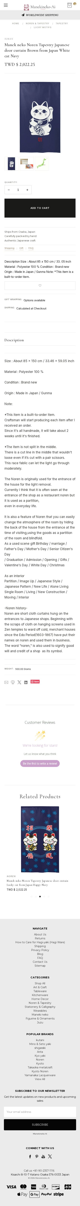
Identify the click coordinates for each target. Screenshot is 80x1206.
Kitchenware (40, 995)
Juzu (40, 1022)
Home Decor (40, 999)
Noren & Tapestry (40, 1003)
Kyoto (40, 1063)
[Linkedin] (26, 682)
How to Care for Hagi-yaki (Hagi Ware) (40, 942)
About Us (40, 934)
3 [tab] (40, 896)
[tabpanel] (40, 849)
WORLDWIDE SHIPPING (41, 15)
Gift (21, 248)
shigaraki (40, 1048)
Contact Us (40, 961)
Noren (40, 1059)
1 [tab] (31, 896)
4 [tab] (44, 896)
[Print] (13, 682)
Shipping (9, 248)
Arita (40, 1052)
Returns (40, 938)
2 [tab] (35, 896)
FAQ (30, 248)
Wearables (40, 1010)
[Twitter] (19, 682)
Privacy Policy (40, 950)
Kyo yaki (40, 1055)
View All (40, 1079)
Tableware (40, 991)
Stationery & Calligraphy (40, 1007)
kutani (40, 1040)
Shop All (40, 983)
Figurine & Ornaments (40, 1018)
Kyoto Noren (40, 1071)
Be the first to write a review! (40, 763)
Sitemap (40, 965)
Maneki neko (40, 1014)
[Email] (6, 682)
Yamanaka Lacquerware (40, 1075)
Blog (40, 954)
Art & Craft (40, 987)
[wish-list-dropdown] (40, 285)
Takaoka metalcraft (40, 1067)
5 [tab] (48, 896)
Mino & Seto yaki (40, 1044)
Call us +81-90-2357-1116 (39, 1170)
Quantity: (11, 182)
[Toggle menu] (5, 5)
